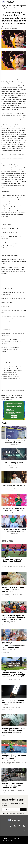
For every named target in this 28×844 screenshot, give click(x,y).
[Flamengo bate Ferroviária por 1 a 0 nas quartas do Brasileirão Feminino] (14, 550)
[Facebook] (6, 826)
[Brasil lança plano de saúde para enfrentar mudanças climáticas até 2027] (14, 774)
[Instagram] (10, 826)
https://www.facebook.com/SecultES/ (10, 376)
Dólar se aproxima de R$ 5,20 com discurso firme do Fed (13, 730)
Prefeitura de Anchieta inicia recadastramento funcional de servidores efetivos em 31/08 (13, 674)
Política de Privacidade (17, 813)
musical (12, 397)
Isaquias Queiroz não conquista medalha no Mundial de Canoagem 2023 (13, 757)
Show (7, 399)
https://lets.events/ (8, 318)
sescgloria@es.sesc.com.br (12, 349)
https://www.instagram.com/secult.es (10, 378)
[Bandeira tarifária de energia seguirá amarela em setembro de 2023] (14, 691)
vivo (11, 399)
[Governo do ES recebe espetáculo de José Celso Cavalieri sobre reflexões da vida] (14, 477)
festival (7, 397)
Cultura (3, 727)
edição (3, 397)
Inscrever (23, 809)
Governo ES (4, 5)
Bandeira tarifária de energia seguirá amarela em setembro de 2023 (12, 702)
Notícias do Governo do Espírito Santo (14, 390)
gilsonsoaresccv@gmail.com (11, 341)
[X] (24, 826)
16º (6, 395)
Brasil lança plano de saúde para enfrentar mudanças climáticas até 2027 (12, 785)
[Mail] (19, 826)
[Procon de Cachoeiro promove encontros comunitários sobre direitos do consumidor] (14, 635)
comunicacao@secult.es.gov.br (9, 374)
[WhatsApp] (25, 830)
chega (18, 395)
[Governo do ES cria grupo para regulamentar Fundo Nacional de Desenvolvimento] (14, 454)
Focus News (6, 26)
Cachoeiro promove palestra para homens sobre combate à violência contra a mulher (13, 617)
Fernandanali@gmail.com (18, 333)
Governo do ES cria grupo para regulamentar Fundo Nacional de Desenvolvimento (14, 464)
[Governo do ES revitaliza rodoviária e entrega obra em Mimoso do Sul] (14, 500)
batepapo (14, 395)
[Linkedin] (15, 826)
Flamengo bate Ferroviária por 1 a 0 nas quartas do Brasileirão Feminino (13, 561)
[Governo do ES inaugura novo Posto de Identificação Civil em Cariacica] (14, 432)
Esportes (3, 557)
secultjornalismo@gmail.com (9, 372)
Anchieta (3, 670)
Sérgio (3, 399)
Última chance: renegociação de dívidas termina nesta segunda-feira (12, 589)
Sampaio (20, 397)
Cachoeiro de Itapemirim (7, 614)
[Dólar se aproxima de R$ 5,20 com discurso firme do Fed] (14, 720)
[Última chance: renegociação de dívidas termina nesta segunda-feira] (14, 578)
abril (9, 395)
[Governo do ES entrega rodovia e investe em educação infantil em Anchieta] (14, 521)
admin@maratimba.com (6, 732)
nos (16, 397)
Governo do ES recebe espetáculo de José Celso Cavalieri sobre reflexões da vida (14, 487)
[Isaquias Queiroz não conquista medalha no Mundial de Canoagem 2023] (14, 746)
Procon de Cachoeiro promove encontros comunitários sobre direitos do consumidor (13, 646)
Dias (22, 395)
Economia (4, 585)
